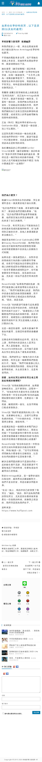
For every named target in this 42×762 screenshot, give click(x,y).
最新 (10, 12)
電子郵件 (5, 704)
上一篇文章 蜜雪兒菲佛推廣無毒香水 (10, 565)
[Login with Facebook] (17, 666)
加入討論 (8, 667)
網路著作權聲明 (10, 534)
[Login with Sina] (14, 666)
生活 (14, 12)
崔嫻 (26, 33)
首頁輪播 (19, 12)
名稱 (3, 695)
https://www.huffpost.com (17, 510)
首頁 (3, 12)
